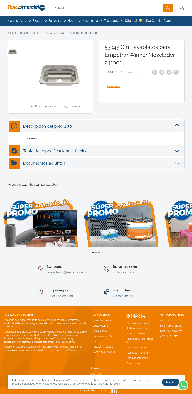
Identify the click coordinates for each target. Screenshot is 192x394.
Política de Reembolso (138, 352)
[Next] (185, 226)
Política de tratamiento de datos (139, 341)
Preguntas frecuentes (137, 323)
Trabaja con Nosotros (104, 352)
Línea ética (98, 341)
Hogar (72, 20)
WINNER (110, 72)
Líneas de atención (102, 336)
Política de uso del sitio (138, 333)
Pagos (168, 20)
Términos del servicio (137, 358)
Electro (38, 20)
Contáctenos (133, 363)
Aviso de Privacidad (103, 346)
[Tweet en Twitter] (169, 72)
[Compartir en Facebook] (154, 72)
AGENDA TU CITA (169, 336)
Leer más (113, 86)
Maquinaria (90, 20)
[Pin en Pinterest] (161, 72)
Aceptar (171, 382)
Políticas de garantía (137, 328)
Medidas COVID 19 (136, 347)
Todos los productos (29, 32)
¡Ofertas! (131, 20)
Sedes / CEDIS (100, 325)
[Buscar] (167, 8)
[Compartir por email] (176, 72)
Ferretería (55, 20)
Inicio (11, 32)
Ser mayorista (167, 320)
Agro (23, 20)
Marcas (13, 20)
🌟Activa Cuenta (150, 20)
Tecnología (111, 20)
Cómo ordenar (100, 331)
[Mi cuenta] (182, 8)
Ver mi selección (123, 296)
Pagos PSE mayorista (171, 331)
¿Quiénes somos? (102, 320)
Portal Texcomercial (170, 325)
